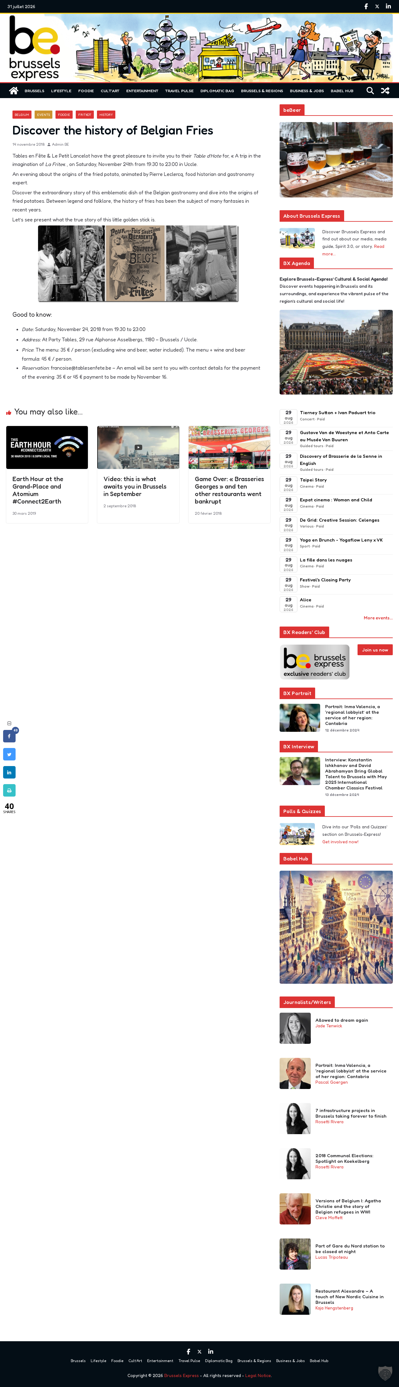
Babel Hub (342, 90)
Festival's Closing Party (325, 580)
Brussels (34, 90)
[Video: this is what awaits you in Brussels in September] (138, 430)
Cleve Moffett (329, 1217)
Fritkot (84, 114)
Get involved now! (340, 841)
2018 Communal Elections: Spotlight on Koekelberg (344, 1158)
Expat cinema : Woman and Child (336, 500)
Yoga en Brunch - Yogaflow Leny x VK (341, 540)
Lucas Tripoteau (331, 1257)
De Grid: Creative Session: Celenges (339, 520)
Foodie (86, 90)
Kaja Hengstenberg (334, 1307)
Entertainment (142, 90)
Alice (305, 600)
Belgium (22, 114)
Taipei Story (313, 480)
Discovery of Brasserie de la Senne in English (341, 459)
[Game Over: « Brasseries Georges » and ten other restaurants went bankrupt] (229, 430)
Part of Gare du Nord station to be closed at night (350, 1248)
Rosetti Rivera (329, 1121)
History (106, 114)
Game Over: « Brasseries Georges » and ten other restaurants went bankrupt (229, 490)
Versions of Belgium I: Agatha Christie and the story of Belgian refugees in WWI (348, 1206)
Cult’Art (110, 90)
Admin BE (60, 144)
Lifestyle (61, 90)
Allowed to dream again (341, 1020)
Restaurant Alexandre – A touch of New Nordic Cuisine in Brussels (349, 1296)
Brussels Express (181, 1375)
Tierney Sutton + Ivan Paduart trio (337, 412)
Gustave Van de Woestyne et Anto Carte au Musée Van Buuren (344, 436)
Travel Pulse (179, 90)
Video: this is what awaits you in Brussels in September (134, 486)
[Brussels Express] (13, 90)
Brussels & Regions (262, 90)
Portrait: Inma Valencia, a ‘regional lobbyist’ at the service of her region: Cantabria (352, 715)
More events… (378, 617)
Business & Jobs (307, 90)
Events (43, 114)
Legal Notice (258, 1375)
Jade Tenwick (328, 1025)
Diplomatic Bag (217, 90)
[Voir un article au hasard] (385, 90)
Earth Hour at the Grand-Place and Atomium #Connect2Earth (37, 490)
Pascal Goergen (331, 1082)
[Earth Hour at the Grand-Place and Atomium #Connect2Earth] (47, 430)
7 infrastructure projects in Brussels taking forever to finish (351, 1113)
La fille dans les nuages (326, 560)
